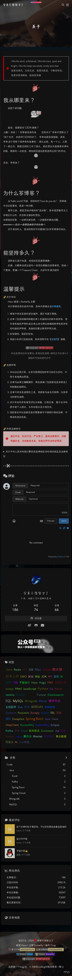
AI (61, 676)
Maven (43, 701)
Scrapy (35, 713)
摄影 (8, 719)
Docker (21, 695)
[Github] (36, 625)
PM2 (50, 682)
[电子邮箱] (42, 625)
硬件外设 (54, 701)
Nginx (31, 695)
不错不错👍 (22, 851)
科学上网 (12, 676)
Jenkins (10, 694)
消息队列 (60, 682)
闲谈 (37, 676)
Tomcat (41, 694)
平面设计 (24, 682)
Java (9, 670)
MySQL (18, 701)
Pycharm (11, 713)
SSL (52, 712)
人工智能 (24, 742)
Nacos (58, 688)
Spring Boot (34, 719)
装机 (56, 676)
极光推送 (34, 730)
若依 (17, 730)
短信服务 (49, 736)
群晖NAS (37, 707)
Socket (10, 736)
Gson (55, 719)
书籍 (15, 682)
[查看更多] (66, 758)
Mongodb (31, 701)
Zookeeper (47, 730)
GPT (8, 682)
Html (18, 689)
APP (24, 669)
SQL (9, 701)
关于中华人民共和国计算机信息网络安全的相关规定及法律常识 (35, 454)
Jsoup (18, 736)
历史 (59, 713)
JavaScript (29, 689)
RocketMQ (27, 725)
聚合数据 (61, 736)
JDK (44, 676)
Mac (38, 669)
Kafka (9, 731)
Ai (16, 742)
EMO (23, 676)
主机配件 (11, 707)
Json (47, 719)
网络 (27, 707)
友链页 (54, 339)
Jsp (57, 730)
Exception (18, 719)
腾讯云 (28, 736)
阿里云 (10, 742)
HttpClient (12, 725)
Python (43, 689)
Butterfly (38, 945)
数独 (30, 676)
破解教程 (50, 707)
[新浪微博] (29, 625)
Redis (17, 669)
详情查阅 (56, 306)
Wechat (37, 736)
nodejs (10, 689)
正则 (63, 730)
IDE (31, 669)
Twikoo (60, 557)
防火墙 (57, 669)
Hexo (34, 682)
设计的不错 (21, 839)
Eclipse (55, 725)
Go (51, 688)
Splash (45, 712)
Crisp (53, 945)
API (50, 676)
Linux (46, 670)
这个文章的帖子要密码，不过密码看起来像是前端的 (41, 827)
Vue (20, 707)
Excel (24, 731)
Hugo (42, 682)
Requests (23, 713)
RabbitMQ (42, 725)
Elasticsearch (56, 694)
